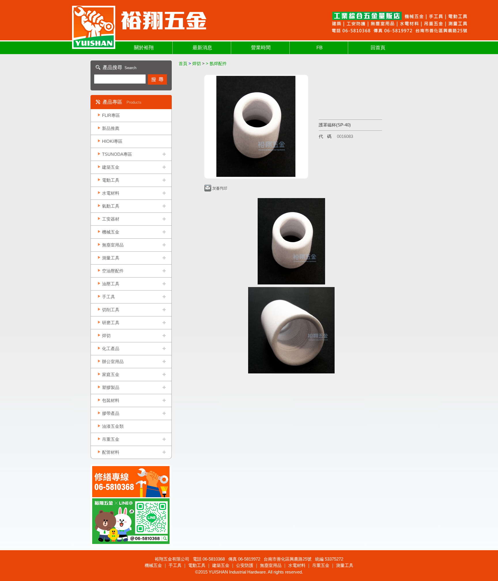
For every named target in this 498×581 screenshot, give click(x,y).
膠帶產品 (110, 413)
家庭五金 (110, 374)
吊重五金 (110, 439)
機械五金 (110, 231)
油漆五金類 (113, 426)
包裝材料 (110, 400)
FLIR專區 (111, 115)
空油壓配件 (113, 270)
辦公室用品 (113, 361)
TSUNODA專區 (117, 154)
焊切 (106, 335)
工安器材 (110, 219)
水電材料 (110, 193)
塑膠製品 (110, 387)
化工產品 (110, 348)
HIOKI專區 (112, 141)
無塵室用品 (113, 244)
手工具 (108, 296)
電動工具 (110, 180)
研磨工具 (110, 322)
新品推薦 (110, 128)
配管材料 (110, 452)
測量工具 (110, 257)
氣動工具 (110, 206)
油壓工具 (110, 283)
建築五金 (110, 167)
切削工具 (110, 309)
